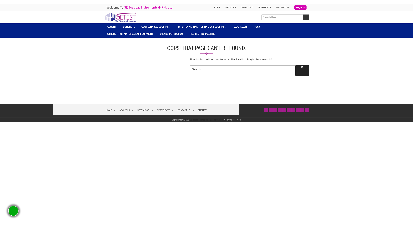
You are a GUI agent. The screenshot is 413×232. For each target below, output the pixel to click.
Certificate (264, 7)
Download (247, 7)
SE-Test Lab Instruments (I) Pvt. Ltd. (206, 120)
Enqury (202, 110)
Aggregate (240, 26)
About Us (124, 110)
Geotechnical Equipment (156, 26)
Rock (257, 26)
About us (230, 7)
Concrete (129, 26)
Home (217, 7)
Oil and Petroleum (171, 33)
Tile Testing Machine (202, 33)
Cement (111, 26)
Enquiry (300, 7)
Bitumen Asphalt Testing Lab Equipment (203, 26)
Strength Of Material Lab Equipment (130, 33)
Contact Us (282, 7)
